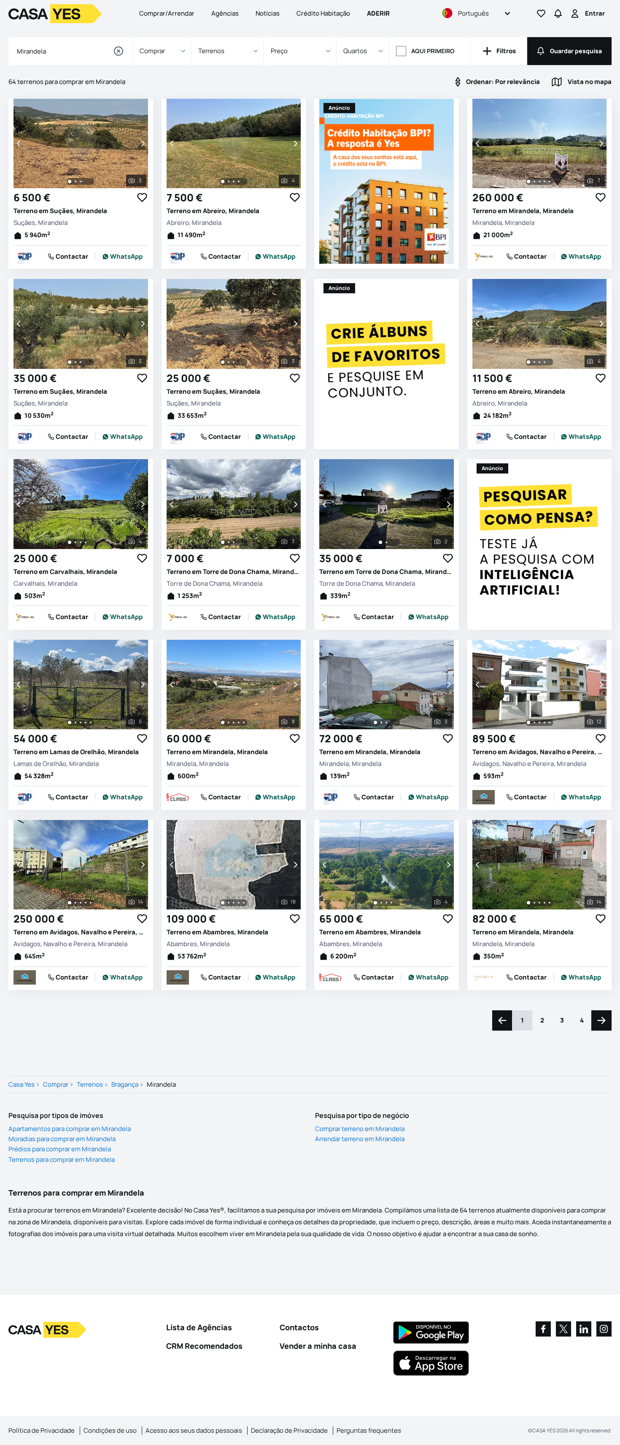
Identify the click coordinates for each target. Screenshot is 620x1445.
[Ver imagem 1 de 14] (69, 902)
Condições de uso (110, 1430)
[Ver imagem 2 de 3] (75, 181)
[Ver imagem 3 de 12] (539, 722)
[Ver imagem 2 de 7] (534, 181)
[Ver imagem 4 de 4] (239, 181)
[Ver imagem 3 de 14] (80, 903)
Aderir (378, 13)
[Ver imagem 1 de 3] (69, 181)
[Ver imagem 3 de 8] (234, 722)
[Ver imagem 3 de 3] (80, 181)
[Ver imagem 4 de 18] (239, 903)
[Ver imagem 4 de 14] (85, 903)
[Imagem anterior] (19, 143)
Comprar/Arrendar (166, 13)
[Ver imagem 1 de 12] (528, 722)
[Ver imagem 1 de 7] (528, 181)
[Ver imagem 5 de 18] (244, 903)
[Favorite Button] (142, 197)
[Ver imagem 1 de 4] (222, 181)
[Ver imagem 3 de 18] (234, 903)
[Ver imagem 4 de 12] (544, 722)
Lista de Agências (199, 1327)
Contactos (299, 1327)
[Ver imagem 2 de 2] (386, 542)
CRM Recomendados (204, 1346)
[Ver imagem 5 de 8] (244, 722)
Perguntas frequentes (369, 1430)
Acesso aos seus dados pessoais (194, 1430)
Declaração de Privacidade (289, 1430)
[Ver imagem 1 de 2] (380, 542)
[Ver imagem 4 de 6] (85, 722)
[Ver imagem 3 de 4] (234, 181)
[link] (122, 256)
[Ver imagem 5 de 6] (91, 722)
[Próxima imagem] (142, 143)
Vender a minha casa (318, 1346)
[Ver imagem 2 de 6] (75, 722)
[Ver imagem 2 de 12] (534, 722)
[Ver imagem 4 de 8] (239, 722)
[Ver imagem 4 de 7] (544, 181)
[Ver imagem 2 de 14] (75, 903)
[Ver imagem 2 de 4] (228, 181)
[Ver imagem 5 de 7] (549, 181)
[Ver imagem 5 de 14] (91, 903)
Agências (225, 13)
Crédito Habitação (323, 13)
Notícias (268, 13)
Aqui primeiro (433, 51)
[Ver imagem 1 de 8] (222, 722)
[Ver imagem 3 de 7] (539, 181)
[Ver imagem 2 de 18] (228, 903)
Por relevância (503, 81)
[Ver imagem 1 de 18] (222, 902)
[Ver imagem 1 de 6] (69, 722)
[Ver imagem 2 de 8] (228, 722)
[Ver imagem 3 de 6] (80, 722)
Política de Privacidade (41, 1430)
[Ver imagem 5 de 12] (549, 722)
